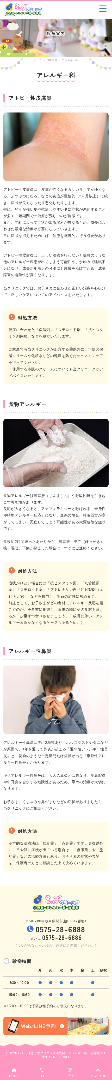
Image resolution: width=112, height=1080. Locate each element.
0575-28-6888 (60, 929)
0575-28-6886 (62, 937)
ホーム (38, 60)
